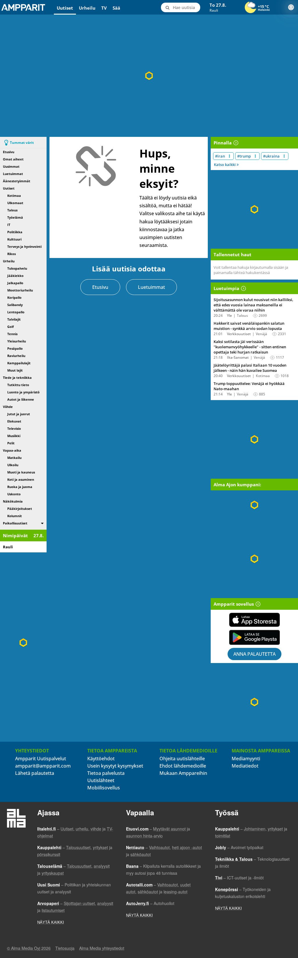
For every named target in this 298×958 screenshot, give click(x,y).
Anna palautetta (254, 654)
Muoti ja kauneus (21, 472)
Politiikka (14, 232)
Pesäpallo (15, 348)
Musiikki (13, 436)
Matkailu (14, 457)
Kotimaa (14, 195)
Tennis (12, 334)
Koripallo (14, 297)
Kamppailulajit (19, 363)
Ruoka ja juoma (19, 487)
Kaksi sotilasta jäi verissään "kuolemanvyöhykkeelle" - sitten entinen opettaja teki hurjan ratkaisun (250, 347)
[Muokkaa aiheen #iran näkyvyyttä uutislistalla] (229, 156)
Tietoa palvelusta (106, 773)
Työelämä (15, 217)
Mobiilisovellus (103, 787)
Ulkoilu (12, 465)
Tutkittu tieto (18, 385)
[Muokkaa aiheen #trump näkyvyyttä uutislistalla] (255, 156)
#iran (220, 156)
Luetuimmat (13, 174)
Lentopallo (15, 312)
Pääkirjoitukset (19, 508)
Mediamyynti (246, 758)
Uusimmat (11, 166)
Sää (116, 8)
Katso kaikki (225, 164)
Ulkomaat (15, 203)
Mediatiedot (245, 766)
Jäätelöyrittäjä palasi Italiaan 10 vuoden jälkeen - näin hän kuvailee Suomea (250, 368)
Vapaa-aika (12, 450)
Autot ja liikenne (20, 399)
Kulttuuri (14, 239)
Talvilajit (14, 319)
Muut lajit (15, 370)
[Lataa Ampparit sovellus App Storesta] (254, 620)
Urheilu (87, 8)
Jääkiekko (15, 275)
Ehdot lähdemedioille (182, 766)
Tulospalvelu (17, 268)
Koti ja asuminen (20, 479)
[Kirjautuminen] (291, 7)
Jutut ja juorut (18, 414)
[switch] (42, 523)
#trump (244, 156)
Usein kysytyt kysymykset (115, 766)
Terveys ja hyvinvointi (24, 246)
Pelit (11, 443)
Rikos (11, 254)
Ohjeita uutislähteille (182, 758)
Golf (10, 326)
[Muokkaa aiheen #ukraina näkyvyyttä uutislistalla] (284, 156)
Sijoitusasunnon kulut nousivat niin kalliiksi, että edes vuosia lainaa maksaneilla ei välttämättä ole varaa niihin (253, 305)
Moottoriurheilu (20, 290)
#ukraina (271, 156)
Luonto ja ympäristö (23, 392)
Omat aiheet (13, 159)
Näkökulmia (13, 501)
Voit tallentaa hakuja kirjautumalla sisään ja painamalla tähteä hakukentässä (251, 270)
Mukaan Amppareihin (183, 773)
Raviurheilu (16, 355)
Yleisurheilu (16, 341)
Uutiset (65, 8)
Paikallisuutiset (15, 523)
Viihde (8, 406)
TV (104, 8)
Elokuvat (14, 421)
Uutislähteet (100, 780)
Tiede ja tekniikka (17, 377)
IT (8, 224)
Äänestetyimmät (16, 181)
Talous (12, 210)
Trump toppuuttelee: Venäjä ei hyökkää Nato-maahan (249, 386)
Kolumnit (14, 516)
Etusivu (8, 152)
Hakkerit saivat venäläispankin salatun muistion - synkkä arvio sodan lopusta (249, 326)
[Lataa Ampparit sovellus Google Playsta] (254, 637)
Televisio (14, 428)
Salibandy (15, 305)
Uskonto (14, 494)
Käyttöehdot (101, 758)
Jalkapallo (15, 283)
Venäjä (261, 333)
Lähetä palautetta (34, 773)
